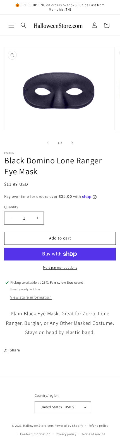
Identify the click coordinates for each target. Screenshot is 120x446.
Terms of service (93, 434)
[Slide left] (48, 143)
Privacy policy (66, 434)
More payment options (60, 267)
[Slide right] (72, 143)
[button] (11, 25)
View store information (31, 297)
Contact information (35, 434)
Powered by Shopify (68, 425)
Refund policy (98, 426)
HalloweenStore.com (38, 425)
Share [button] (15, 350)
